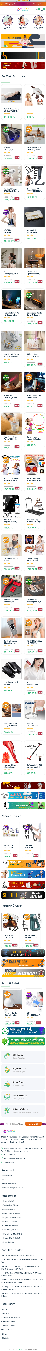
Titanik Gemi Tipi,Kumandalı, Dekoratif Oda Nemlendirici (33, 273)
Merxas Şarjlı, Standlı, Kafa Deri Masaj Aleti (12, 1014)
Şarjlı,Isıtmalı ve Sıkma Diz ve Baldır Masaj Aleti (11, 642)
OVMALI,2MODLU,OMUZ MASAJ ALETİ (34, 559)
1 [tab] (5, 46)
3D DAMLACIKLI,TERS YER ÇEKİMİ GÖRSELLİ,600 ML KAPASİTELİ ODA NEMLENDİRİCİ (31, 847)
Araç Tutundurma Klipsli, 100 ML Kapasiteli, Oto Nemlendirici (34, 397)
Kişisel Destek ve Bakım (12, 1217)
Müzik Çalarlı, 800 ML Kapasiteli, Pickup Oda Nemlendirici (11, 314)
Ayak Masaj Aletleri (10, 1230)
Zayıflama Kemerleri (10, 1226)
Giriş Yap (6, 1313)
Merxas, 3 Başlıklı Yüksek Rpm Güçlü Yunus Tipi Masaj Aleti (11, 766)
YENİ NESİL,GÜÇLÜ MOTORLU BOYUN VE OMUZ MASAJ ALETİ (34, 642)
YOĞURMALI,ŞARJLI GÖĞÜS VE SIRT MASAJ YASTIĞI (11, 110)
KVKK (5, 1180)
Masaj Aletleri (8, 1201)
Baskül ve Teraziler (10, 1222)
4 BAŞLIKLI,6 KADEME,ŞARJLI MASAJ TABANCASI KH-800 (21, 1294)
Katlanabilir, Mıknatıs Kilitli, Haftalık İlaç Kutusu (33, 231)
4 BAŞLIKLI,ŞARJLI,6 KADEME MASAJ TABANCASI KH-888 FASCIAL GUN (34, 683)
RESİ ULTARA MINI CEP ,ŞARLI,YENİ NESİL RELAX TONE (11, 725)
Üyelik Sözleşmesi (10, 1184)
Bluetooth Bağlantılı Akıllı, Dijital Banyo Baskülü (10, 521)
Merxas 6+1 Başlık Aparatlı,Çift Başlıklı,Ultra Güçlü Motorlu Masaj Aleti (11, 601)
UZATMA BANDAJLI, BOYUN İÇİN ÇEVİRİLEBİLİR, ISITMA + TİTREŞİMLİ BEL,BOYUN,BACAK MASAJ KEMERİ (11, 231)
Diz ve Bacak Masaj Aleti (12, 1234)
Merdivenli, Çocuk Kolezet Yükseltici (11, 355)
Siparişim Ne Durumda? (12, 1317)
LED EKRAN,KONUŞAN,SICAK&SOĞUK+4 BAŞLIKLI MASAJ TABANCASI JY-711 (22, 1281)
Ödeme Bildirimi (9, 1322)
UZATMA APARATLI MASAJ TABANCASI (8, 847)
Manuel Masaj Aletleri (11, 1238)
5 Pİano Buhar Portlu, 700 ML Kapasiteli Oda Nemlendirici (33, 355)
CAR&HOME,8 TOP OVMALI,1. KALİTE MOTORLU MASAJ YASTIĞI (10, 936)
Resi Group (18, 1350)
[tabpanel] (23, 40)
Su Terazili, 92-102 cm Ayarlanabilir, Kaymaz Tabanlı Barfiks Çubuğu (34, 766)
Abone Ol (33, 1124)
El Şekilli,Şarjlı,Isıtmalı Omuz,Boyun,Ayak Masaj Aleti (11, 273)
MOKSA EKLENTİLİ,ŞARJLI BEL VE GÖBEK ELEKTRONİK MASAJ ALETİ (34, 725)
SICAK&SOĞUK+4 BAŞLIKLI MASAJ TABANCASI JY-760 (22, 1260)
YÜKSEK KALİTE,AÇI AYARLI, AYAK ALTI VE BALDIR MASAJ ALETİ (11, 148)
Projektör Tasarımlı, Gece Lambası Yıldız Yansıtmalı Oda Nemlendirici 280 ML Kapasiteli (11, 397)
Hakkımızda (7, 1175)
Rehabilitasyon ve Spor (11, 1213)
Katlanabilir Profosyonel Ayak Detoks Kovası (34, 601)
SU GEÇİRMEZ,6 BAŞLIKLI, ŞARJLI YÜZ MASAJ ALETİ (11, 190)
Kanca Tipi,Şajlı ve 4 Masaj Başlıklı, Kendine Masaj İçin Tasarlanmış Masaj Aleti (11, 479)
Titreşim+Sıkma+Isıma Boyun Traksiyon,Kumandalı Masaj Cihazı (11, 559)
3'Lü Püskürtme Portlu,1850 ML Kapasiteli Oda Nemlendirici (10, 438)
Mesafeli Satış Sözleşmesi (13, 1188)
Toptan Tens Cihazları (11, 1205)
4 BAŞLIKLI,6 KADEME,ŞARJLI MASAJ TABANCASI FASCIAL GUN (21, 1274)
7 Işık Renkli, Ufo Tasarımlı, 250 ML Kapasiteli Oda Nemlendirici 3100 (34, 148)
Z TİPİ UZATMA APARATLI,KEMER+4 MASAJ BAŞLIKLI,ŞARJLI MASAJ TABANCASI (34, 190)
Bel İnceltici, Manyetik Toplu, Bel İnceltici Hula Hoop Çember (34, 438)
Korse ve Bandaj (9, 1209)
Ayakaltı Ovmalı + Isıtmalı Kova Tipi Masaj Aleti (34, 479)
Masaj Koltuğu (8, 1242)
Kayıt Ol (6, 1309)
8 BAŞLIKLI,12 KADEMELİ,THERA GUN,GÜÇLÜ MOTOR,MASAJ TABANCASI (31, 936)
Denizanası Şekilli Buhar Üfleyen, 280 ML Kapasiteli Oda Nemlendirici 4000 (34, 314)
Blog (5, 1334)
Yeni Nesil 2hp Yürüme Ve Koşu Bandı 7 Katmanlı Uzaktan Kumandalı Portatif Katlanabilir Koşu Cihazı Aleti (34, 521)
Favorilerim (7, 1330)
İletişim (6, 1338)
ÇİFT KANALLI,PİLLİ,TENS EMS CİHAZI (34, 1014)
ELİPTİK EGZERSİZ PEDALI (11, 683)
